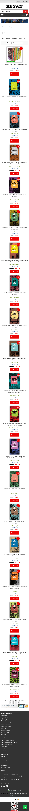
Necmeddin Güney (14, 297)
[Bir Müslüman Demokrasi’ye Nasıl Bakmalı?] (14, 80)
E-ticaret (12, 799)
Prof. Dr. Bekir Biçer (14, 134)
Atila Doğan (14, 232)
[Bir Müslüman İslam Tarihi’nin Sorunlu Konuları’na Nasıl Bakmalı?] (14, 407)
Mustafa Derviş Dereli (14, 526)
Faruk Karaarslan (14, 689)
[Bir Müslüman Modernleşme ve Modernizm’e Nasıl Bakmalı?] (14, 668)
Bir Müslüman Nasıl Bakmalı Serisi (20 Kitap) (14, 64)
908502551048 (15, 779)
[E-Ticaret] (17, 799)
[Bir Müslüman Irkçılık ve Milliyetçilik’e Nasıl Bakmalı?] (14, 113)
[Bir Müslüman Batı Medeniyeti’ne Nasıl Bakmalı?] (14, 178)
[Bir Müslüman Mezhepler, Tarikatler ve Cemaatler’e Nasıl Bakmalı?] (14, 374)
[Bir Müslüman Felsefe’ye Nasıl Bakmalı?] (14, 472)
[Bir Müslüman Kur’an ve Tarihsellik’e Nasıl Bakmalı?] (14, 309)
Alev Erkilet (14, 656)
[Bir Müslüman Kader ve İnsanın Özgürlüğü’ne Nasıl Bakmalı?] (14, 244)
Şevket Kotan (14, 330)
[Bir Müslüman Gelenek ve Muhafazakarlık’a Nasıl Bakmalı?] (14, 146)
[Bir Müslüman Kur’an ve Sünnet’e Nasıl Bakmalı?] (14, 342)
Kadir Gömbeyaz (14, 395)
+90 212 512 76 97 (5, 779)
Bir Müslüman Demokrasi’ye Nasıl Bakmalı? (14, 97)
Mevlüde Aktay (14, 362)
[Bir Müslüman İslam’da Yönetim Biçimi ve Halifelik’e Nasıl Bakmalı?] (14, 440)
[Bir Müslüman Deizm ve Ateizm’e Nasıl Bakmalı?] (14, 603)
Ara (26, 11)
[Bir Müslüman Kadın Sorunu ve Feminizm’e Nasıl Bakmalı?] (14, 570)
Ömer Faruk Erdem (14, 624)
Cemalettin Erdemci (14, 264)
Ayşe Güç (14, 591)
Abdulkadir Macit (14, 460)
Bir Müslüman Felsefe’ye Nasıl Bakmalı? (14, 489)
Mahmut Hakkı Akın (14, 199)
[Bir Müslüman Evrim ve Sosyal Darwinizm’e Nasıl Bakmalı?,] (14, 211)
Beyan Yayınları (14, 68)
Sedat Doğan (14, 493)
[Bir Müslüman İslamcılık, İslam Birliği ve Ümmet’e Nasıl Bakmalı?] (14, 636)
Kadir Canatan (14, 558)
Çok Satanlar (5, 33)
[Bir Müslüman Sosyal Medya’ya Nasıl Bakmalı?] (14, 505)
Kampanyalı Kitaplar (8, 27)
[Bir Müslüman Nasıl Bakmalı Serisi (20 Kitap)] (14, 48)
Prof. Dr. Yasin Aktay (14, 101)
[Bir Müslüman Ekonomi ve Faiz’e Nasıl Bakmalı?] (14, 276)
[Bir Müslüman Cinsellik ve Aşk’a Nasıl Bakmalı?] (14, 538)
